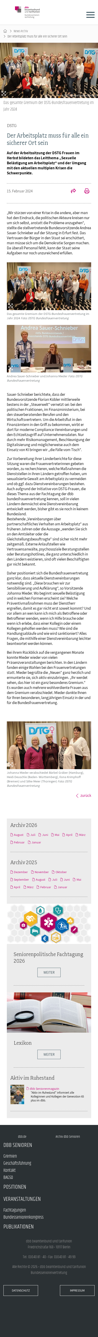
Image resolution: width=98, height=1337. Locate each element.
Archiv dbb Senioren (68, 1136)
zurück (85, 795)
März (82, 835)
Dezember (21, 872)
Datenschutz (21, 1290)
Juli (32, 835)
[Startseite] (5, 31)
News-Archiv (21, 31)
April (69, 835)
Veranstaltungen (22, 1199)
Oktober (61, 872)
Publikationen (18, 1226)
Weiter (49, 972)
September (21, 879)
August (18, 835)
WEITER (49, 1054)
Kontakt (9, 1170)
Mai (57, 835)
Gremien (10, 1156)
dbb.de (22, 1136)
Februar (19, 842)
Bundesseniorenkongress (23, 1217)
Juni (45, 835)
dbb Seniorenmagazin (44, 1089)
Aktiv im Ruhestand (32, 1077)
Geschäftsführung (17, 1163)
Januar (36, 842)
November (42, 872)
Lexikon (23, 1042)
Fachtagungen (14, 1210)
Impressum (77, 1290)
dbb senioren (17, 1145)
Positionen (14, 1187)
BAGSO (8, 1177)
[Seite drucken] (84, 191)
